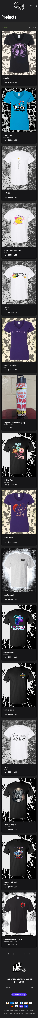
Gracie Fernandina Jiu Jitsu (13, 940)
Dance (6, 767)
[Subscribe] (32, 987)
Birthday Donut (9, 480)
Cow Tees (11, 1010)
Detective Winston (10, 825)
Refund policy (30, 1010)
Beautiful (7, 308)
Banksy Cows (8, 135)
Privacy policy (8, 1013)
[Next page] (29, 954)
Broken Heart (8, 538)
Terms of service (18, 1013)
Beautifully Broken (10, 365)
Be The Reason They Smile (12, 250)
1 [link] (8, 954)
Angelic (6, 78)
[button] (2, 6)
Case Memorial (9, 595)
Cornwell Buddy (9, 652)
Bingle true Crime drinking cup (14, 423)
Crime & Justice (9, 710)
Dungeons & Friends (10, 882)
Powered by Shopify (19, 1010)
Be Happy (7, 193)
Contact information (30, 1013)
